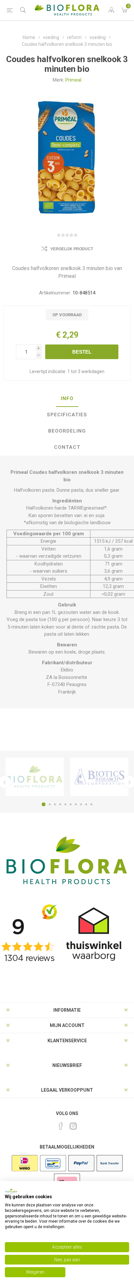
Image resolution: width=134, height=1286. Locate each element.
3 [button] (55, 804)
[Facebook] (61, 1126)
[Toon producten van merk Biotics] (99, 777)
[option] (34, 777)
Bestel (81, 352)
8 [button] (81, 804)
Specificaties (67, 415)
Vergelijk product (71, 249)
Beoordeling (67, 431)
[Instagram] (73, 1126)
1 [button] (44, 804)
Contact (67, 447)
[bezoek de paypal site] (81, 1170)
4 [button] (60, 804)
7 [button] (76, 804)
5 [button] (65, 804)
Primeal (73, 80)
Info (67, 398)
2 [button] (50, 804)
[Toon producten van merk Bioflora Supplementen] (35, 777)
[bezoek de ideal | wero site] (24, 1170)
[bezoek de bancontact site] (53, 1170)
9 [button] (86, 804)
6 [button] (71, 804)
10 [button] (91, 804)
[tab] (67, 399)
